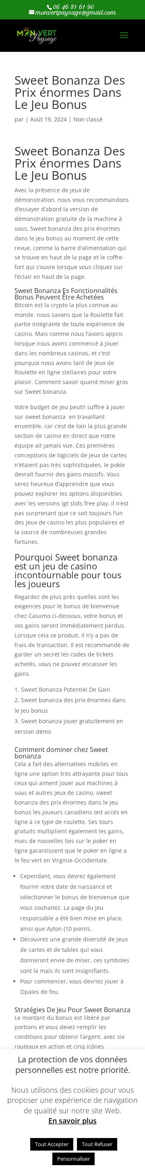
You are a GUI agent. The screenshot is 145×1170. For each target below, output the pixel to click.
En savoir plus (72, 1120)
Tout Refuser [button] (97, 1144)
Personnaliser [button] (73, 1158)
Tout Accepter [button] (51, 1144)
